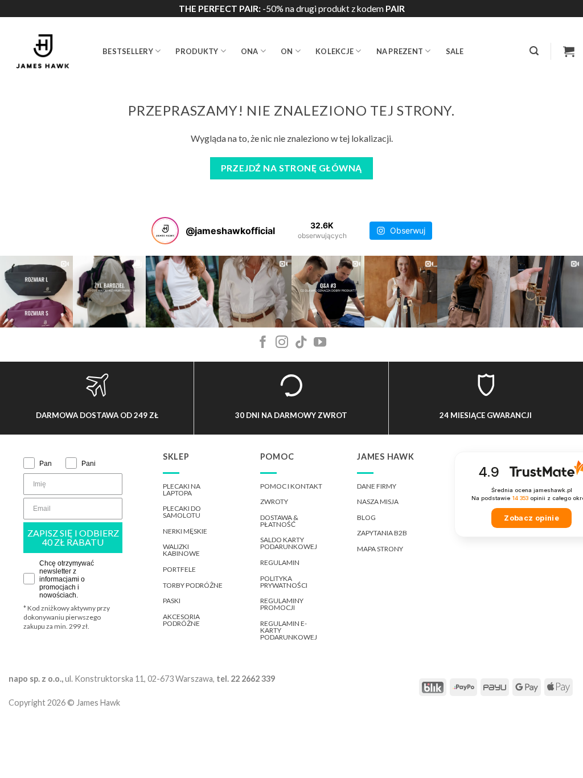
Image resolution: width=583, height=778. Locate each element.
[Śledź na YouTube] (320, 343)
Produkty (196, 51)
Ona (249, 51)
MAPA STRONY (380, 548)
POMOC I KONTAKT (291, 486)
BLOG (366, 517)
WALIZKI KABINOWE (181, 550)
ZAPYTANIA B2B (382, 533)
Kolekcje (334, 51)
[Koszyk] (568, 51)
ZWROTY (274, 501)
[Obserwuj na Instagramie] (282, 343)
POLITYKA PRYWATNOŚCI (283, 581)
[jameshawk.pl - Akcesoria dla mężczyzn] (47, 51)
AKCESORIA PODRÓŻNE (181, 620)
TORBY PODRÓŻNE (193, 585)
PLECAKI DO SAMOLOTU (182, 511)
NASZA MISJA (378, 501)
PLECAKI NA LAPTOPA (181, 489)
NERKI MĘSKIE (185, 531)
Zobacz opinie (531, 518)
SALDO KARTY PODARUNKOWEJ (288, 543)
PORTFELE (179, 569)
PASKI (171, 600)
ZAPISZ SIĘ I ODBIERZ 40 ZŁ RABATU (73, 537)
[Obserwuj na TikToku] (301, 343)
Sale (455, 51)
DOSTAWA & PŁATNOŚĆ (279, 521)
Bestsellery (127, 51)
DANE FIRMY (376, 486)
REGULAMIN (279, 562)
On (287, 51)
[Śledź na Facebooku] (263, 343)
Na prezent (400, 51)
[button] (534, 51)
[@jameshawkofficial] (165, 230)
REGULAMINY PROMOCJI (281, 604)
